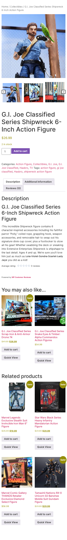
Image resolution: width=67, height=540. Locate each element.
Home (5, 6)
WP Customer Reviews (21, 277)
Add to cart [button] (11, 349)
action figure (48, 167)
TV (31, 167)
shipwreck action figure (38, 171)
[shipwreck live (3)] (33, 92)
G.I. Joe (52, 164)
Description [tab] (13, 181)
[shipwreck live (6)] (54, 92)
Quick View (11, 357)
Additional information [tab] (38, 181)
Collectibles (16, 6)
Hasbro (24, 167)
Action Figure (24, 164)
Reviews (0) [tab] (13, 188)
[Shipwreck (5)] (33, 46)
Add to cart (20, 151)
